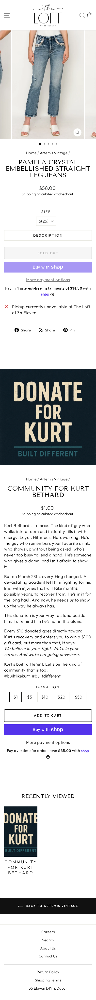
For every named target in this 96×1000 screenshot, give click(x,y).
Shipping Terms (48, 980)
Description (48, 235)
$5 (29, 697)
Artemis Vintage (53, 152)
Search (48, 940)
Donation (48, 687)
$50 (78, 697)
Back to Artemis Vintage (51, 906)
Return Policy (48, 972)
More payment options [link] (48, 279)
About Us (48, 948)
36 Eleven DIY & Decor (48, 988)
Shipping (29, 194)
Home (31, 152)
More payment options (48, 742)
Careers (48, 931)
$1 (16, 697)
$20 (61, 697)
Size (46, 211)
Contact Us (48, 956)
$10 (44, 697)
